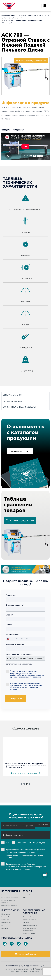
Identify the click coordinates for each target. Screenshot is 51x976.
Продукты (22, 15)
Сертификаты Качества (9, 906)
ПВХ (7, 843)
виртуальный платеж (26, 954)
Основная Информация (30, 917)
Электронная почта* (15, 605)
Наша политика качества (9, 898)
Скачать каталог (20, 451)
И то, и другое (39, 843)
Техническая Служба (30, 925)
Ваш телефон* (12, 634)
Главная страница (8, 15)
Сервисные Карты (29, 933)
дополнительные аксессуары (19, 664)
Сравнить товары (17, 520)
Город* (9, 625)
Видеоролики (6, 923)
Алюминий (32, 15)
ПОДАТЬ (17, 699)
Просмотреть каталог (12, 401)
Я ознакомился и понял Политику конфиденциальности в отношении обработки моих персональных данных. (26, 686)
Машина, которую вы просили (19, 654)
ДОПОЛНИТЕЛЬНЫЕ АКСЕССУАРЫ (19, 407)
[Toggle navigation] (45, 5)
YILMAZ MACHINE (9, 5)
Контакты (4, 928)
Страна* (9, 615)
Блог (3, 925)
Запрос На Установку (30, 920)
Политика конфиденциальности (18, 969)
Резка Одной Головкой (13, 18)
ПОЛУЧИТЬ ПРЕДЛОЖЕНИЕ (29, 60)
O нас (3, 895)
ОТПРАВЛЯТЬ (42, 824)
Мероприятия (5, 914)
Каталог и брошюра (7, 917)
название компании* (15, 644)
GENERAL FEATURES (12, 395)
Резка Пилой (44, 15)
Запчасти (26, 923)
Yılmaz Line (5, 920)
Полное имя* (11, 595)
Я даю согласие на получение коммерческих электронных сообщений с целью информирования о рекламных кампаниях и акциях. (27, 674)
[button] (21, 784)
